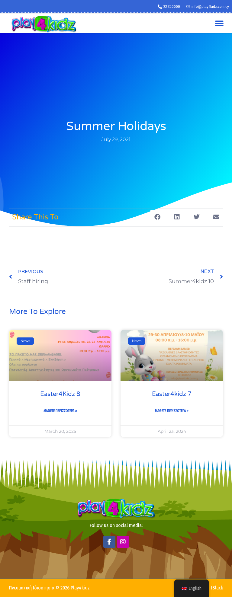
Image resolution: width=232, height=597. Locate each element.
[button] (219, 23)
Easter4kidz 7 (172, 394)
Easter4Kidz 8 (60, 394)
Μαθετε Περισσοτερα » (60, 411)
